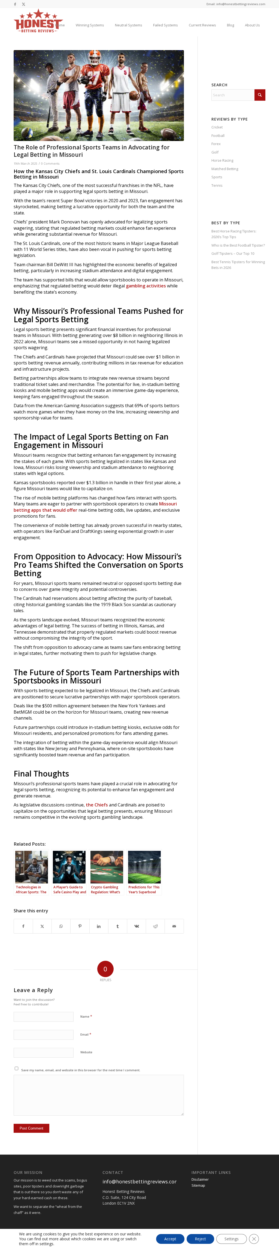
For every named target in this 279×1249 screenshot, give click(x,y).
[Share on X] (42, 926)
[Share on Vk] (136, 926)
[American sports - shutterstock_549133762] (99, 95)
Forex (216, 143)
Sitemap (198, 1185)
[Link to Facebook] (15, 4)
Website (86, 1052)
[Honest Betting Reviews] (38, 20)
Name (86, 1016)
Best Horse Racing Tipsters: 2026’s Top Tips (233, 234)
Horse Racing (222, 160)
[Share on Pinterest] (80, 926)
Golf (215, 152)
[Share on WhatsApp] (61, 926)
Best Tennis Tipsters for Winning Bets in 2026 (238, 264)
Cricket (217, 127)
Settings (232, 1238)
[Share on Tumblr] (117, 926)
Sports (216, 176)
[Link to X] (23, 4)
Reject (200, 1238)
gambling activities (146, 286)
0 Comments (50, 163)
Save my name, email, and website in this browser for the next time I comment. (80, 1070)
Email (85, 1034)
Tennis (217, 185)
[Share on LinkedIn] (99, 926)
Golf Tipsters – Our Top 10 (232, 253)
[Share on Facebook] (23, 926)
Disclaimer (200, 1179)
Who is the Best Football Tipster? (238, 245)
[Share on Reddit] (155, 926)
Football (218, 135)
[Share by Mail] (174, 926)
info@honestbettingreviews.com (140, 1181)
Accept (170, 1238)
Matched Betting (224, 168)
